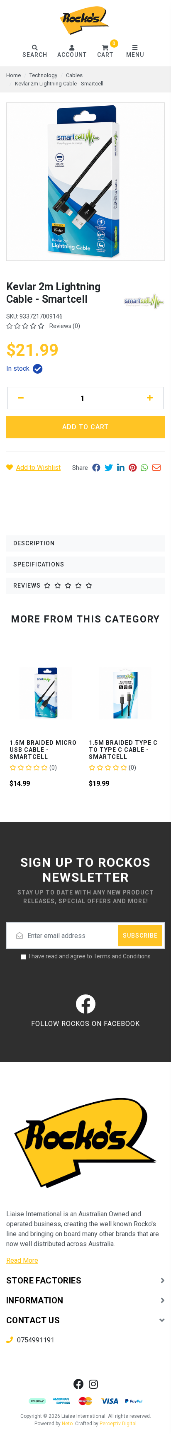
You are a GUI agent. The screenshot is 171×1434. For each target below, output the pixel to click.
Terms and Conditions (122, 956)
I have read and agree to (90, 956)
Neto (67, 1424)
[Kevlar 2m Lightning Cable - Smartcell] (85, 181)
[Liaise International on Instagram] (93, 1384)
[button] (105, 52)
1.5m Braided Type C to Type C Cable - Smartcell (88, 749)
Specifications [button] (38, 564)
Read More (22, 1260)
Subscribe (140, 935)
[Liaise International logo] (84, 20)
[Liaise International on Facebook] (78, 1384)
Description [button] (34, 543)
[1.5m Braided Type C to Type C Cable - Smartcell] (90, 693)
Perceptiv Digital (118, 1424)
